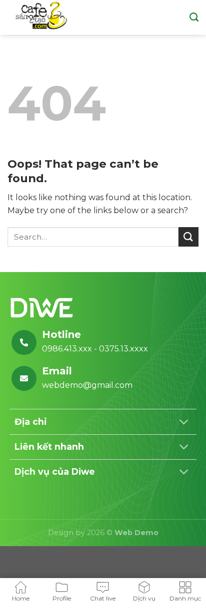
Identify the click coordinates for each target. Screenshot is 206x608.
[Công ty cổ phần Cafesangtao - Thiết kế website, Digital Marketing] (41, 17)
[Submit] (188, 237)
